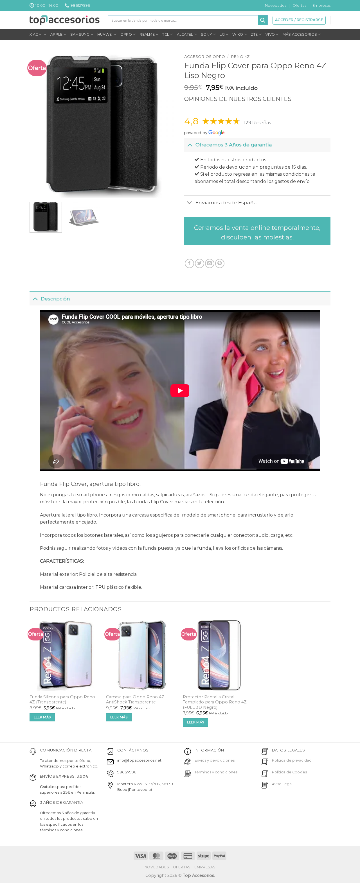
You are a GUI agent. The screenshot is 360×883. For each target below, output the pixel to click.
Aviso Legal (282, 784)
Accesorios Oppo (204, 56)
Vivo (270, 34)
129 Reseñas (257, 122)
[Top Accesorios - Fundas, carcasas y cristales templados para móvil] (65, 20)
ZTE (254, 34)
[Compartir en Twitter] (199, 263)
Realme (147, 34)
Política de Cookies (289, 772)
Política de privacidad (292, 760)
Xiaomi (36, 34)
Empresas (321, 5)
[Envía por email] (209, 263)
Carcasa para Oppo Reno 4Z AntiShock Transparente (135, 699)
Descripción (55, 299)
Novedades (275, 5)
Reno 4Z (240, 56)
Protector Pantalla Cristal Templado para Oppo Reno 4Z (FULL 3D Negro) (215, 702)
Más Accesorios (300, 34)
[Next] (166, 124)
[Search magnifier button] (262, 20)
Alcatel (185, 34)
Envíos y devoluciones (215, 760)
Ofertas (299, 5)
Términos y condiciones (216, 772)
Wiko (237, 34)
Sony (206, 34)
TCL (165, 34)
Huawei (105, 34)
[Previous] (40, 124)
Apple (56, 34)
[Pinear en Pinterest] (219, 263)
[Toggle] (189, 145)
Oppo (126, 34)
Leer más (42, 717)
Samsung (80, 34)
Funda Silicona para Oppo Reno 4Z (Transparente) (62, 699)
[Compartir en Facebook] (189, 263)
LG (222, 34)
